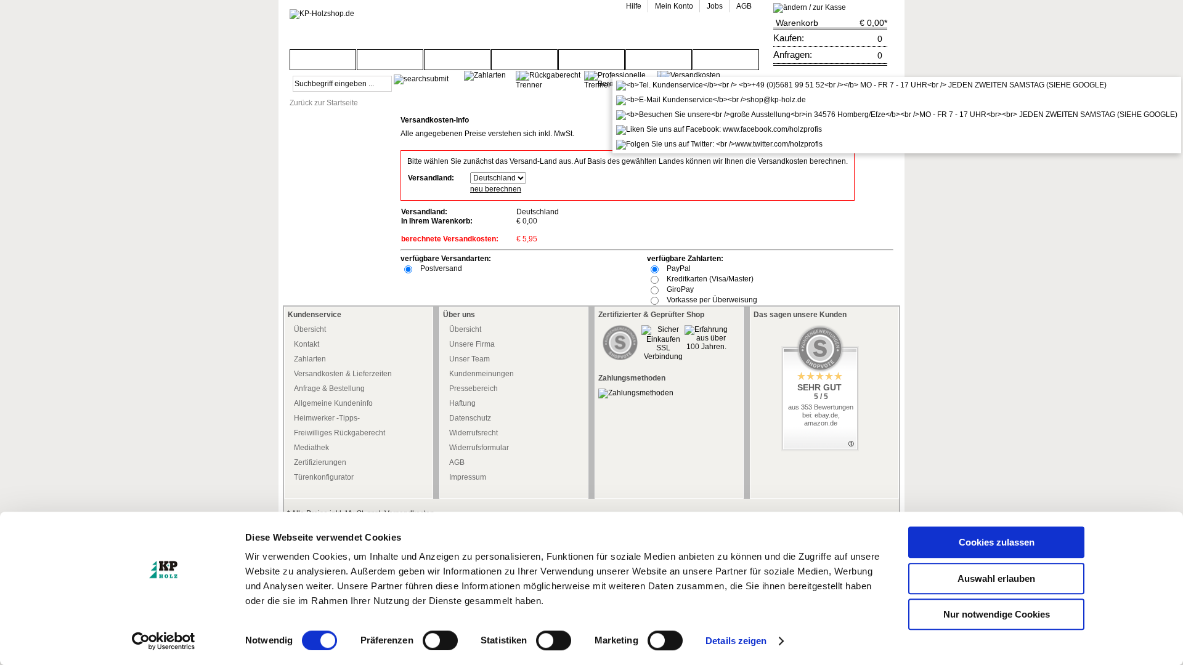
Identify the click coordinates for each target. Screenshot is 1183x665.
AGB (457, 462)
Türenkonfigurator (324, 477)
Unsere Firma (472, 344)
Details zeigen (735, 640)
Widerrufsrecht (473, 433)
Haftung (462, 403)
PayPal (679, 268)
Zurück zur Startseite (324, 103)
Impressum (467, 477)
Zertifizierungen (320, 462)
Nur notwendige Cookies (996, 614)
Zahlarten (310, 359)
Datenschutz (470, 418)
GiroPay (680, 289)
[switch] (440, 640)
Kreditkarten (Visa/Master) (710, 279)
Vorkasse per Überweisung (712, 300)
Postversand (441, 268)
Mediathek (311, 447)
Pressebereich (473, 388)
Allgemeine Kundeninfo (333, 403)
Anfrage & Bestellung (329, 388)
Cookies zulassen (997, 542)
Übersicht (310, 329)
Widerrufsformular (479, 447)
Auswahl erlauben (996, 578)
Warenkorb (797, 23)
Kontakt (306, 344)
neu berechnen (495, 189)
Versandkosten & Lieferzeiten (343, 373)
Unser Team (469, 359)
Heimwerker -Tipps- (327, 418)
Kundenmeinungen (481, 373)
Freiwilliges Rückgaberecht (339, 433)
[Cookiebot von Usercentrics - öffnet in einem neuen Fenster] (163, 641)
